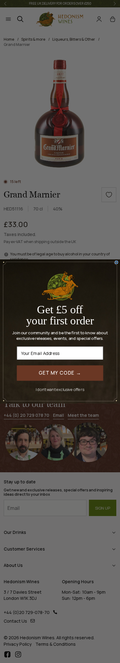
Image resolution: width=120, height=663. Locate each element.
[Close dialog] (116, 262)
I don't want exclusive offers (60, 389)
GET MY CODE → (60, 373)
